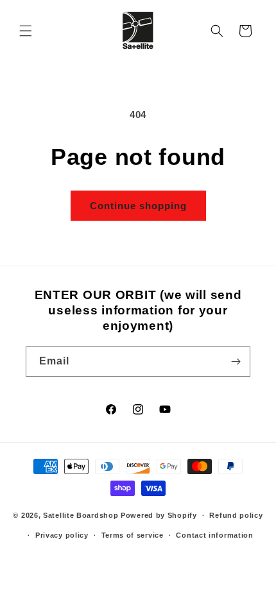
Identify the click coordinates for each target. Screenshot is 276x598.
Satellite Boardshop (80, 515)
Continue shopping (138, 205)
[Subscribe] (235, 361)
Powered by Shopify (159, 515)
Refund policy (236, 515)
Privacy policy (62, 535)
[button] (26, 31)
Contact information (214, 535)
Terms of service (132, 535)
